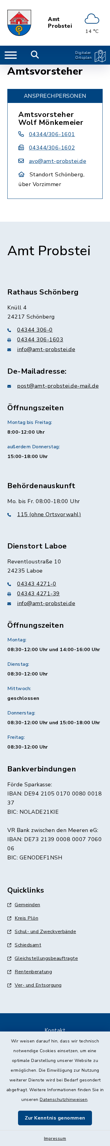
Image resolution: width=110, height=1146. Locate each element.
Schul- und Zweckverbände (45, 931)
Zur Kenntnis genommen (55, 1118)
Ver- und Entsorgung (38, 985)
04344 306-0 (35, 329)
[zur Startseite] (19, 23)
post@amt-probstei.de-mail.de (58, 386)
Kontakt (55, 1030)
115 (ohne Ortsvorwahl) (49, 514)
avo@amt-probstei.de (57, 161)
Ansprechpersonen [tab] (55, 96)
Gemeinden (27, 904)
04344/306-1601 (52, 134)
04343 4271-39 (38, 593)
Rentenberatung (33, 971)
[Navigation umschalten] (10, 55)
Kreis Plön (26, 918)
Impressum (55, 1138)
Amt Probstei (60, 22)
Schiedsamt (28, 945)
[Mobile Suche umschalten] (35, 55)
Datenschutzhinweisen (63, 1099)
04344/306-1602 (52, 147)
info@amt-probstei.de (46, 349)
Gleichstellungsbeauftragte (46, 958)
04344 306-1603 (40, 339)
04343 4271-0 (36, 583)
